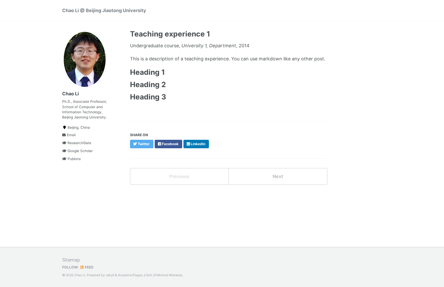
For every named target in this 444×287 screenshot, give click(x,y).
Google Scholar (80, 151)
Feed (89, 267)
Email (71, 135)
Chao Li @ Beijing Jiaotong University (104, 10)
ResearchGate (79, 143)
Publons (74, 159)
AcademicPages (130, 275)
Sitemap (71, 260)
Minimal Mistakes (169, 275)
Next (278, 176)
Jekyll (110, 275)
